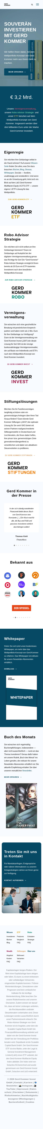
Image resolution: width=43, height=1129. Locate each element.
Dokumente (31, 1092)
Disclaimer (18, 1092)
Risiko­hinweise (12, 1096)
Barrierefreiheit (16, 1102)
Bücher (16, 170)
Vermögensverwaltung (25, 109)
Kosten (9, 958)
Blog (22, 170)
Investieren (11, 936)
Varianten (20, 958)
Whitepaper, (9, 173)
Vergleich (20, 940)
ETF (16, 116)
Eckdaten (31, 936)
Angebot (10, 955)
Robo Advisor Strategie (23, 112)
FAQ (18, 943)
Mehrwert (20, 955)
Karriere (28, 1083)
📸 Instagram (25, 1086)
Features (20, 936)
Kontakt (18, 1083)
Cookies (30, 1102)
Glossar (28, 170)
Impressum (22, 1089)
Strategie (30, 940)
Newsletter (26, 771)
